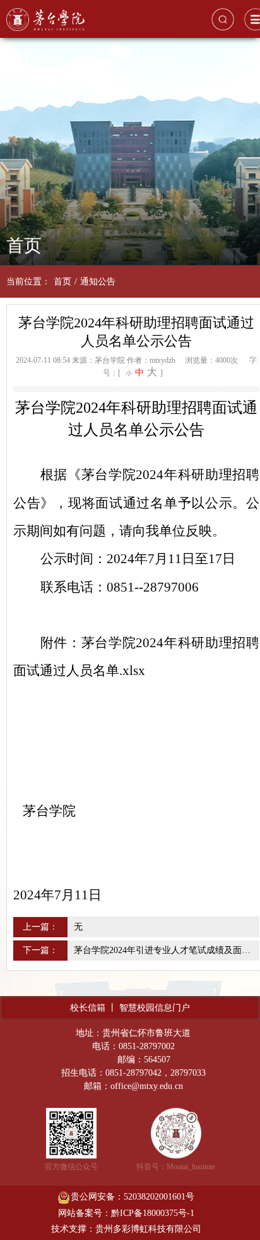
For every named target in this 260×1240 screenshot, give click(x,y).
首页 (62, 281)
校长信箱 (87, 1007)
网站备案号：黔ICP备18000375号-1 (126, 1213)
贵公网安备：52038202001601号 (132, 1196)
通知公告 (97, 281)
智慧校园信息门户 (154, 1007)
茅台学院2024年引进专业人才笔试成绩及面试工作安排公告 (165, 950)
